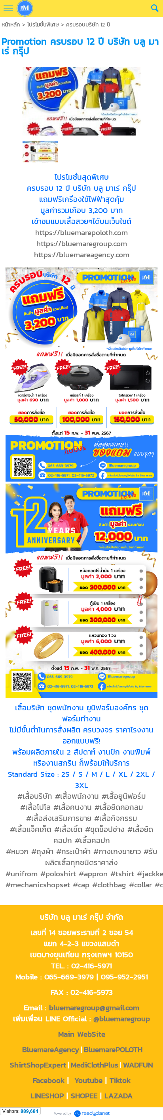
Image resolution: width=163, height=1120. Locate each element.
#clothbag (109, 884)
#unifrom (22, 873)
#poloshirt (58, 873)
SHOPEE (84, 1095)
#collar (140, 884)
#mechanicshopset (38, 884)
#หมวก (17, 851)
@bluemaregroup (121, 1018)
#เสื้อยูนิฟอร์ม (124, 796)
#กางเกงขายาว (117, 851)
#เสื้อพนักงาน (77, 796)
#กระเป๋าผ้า (73, 851)
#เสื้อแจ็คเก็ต (30, 829)
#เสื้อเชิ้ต (68, 829)
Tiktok (120, 1080)
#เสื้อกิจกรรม (115, 818)
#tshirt (122, 873)
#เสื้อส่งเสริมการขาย (58, 818)
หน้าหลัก (11, 25)
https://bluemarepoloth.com (81, 232)
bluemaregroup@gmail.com (94, 1007)
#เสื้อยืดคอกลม (119, 807)
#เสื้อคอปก (92, 840)
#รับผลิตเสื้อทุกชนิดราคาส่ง (101, 857)
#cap (81, 884)
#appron (93, 873)
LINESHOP (47, 1095)
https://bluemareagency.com (81, 254)
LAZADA (118, 1095)
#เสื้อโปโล (35, 807)
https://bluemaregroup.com (81, 243)
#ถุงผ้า (42, 851)
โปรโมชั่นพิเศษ (43, 25)
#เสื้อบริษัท (34, 796)
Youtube (88, 1080)
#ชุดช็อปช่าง (105, 829)
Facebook (48, 1080)
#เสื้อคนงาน (72, 807)
